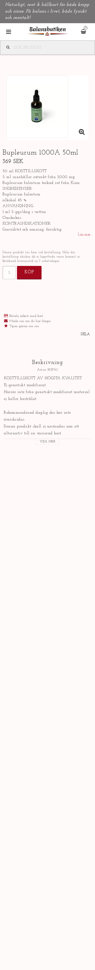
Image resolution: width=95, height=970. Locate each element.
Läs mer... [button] (85, 235)
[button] (81, 132)
